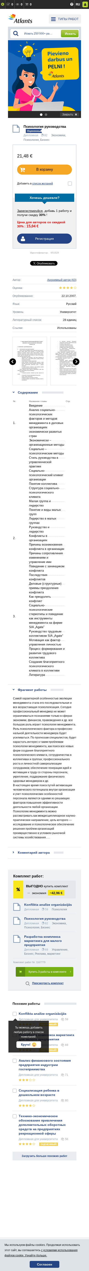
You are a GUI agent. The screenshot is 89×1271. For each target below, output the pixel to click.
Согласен (44, 1264)
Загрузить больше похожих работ (44, 1156)
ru (78, 4)
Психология (31, 139)
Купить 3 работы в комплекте (47, 971)
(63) (61, 280)
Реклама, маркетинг (47, 953)
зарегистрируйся (30, 211)
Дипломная (31, 135)
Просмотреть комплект (48, 983)
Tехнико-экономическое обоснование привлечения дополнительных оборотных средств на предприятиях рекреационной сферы (42, 1124)
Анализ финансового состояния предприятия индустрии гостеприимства (45, 1065)
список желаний (42, 183)
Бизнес (45, 139)
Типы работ (68, 19)
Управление (60, 949)
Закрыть (67, 114)
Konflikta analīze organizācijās (48, 904)
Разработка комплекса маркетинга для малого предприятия (43, 941)
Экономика (58, 135)
